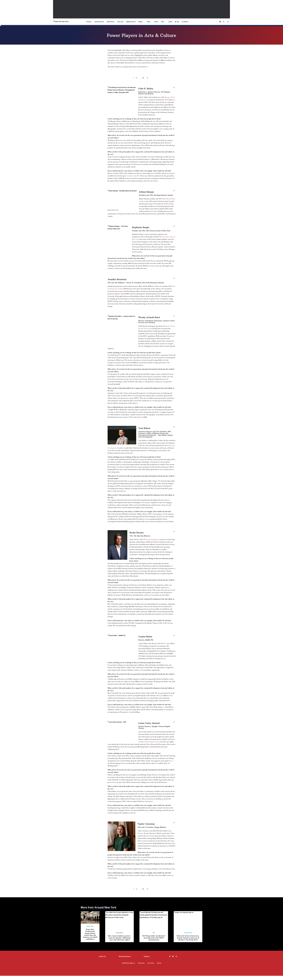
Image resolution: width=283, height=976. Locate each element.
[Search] (223, 22)
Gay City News (119, 932)
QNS (154, 932)
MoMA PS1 (162, 644)
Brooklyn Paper (188, 932)
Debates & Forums (131, 21)
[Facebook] (170, 956)
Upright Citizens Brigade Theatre (149, 742)
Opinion (156, 21)
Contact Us (88, 21)
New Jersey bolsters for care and (119, 938)
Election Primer (110, 21)
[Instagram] (176, 956)
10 (143, 78)
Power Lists (120, 21)
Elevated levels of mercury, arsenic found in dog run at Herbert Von (188, 938)
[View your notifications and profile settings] (220, 21)
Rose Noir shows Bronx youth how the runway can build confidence (90, 934)
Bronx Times (90, 926)
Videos (148, 21)
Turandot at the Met (133, 176)
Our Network (185, 21)
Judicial (170, 21)
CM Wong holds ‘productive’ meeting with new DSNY (154, 938)
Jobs (178, 21)
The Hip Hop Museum (152, 539)
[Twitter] (173, 956)
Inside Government (99, 21)
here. (147, 67)
